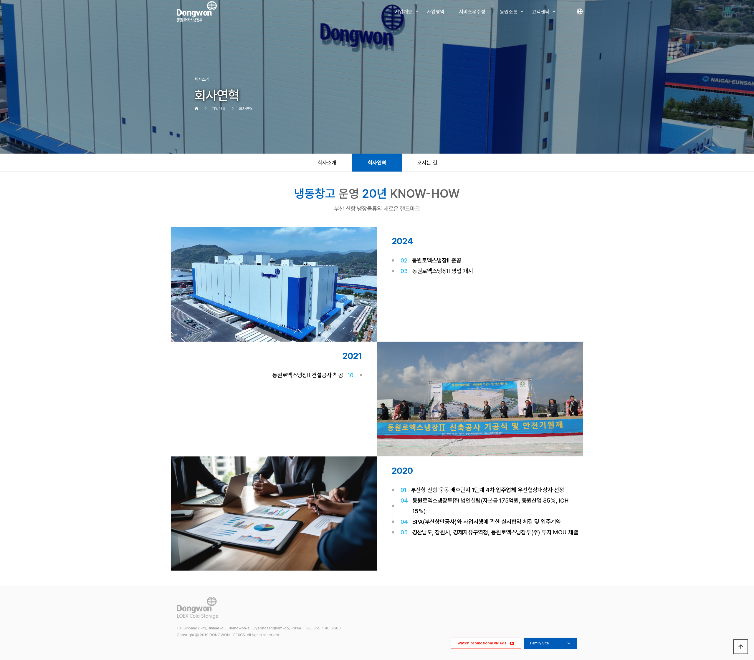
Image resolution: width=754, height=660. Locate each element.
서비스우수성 (472, 12)
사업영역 (435, 12)
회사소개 (327, 162)
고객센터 (541, 12)
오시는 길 (427, 162)
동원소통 (508, 12)
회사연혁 (377, 162)
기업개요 (403, 12)
